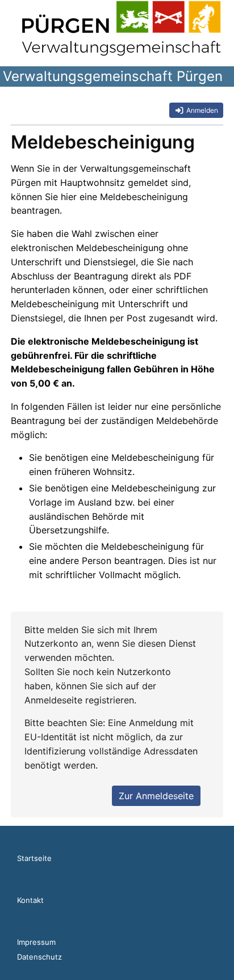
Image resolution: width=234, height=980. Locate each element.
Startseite (34, 858)
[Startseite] (121, 28)
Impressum (36, 942)
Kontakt (30, 900)
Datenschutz (39, 956)
